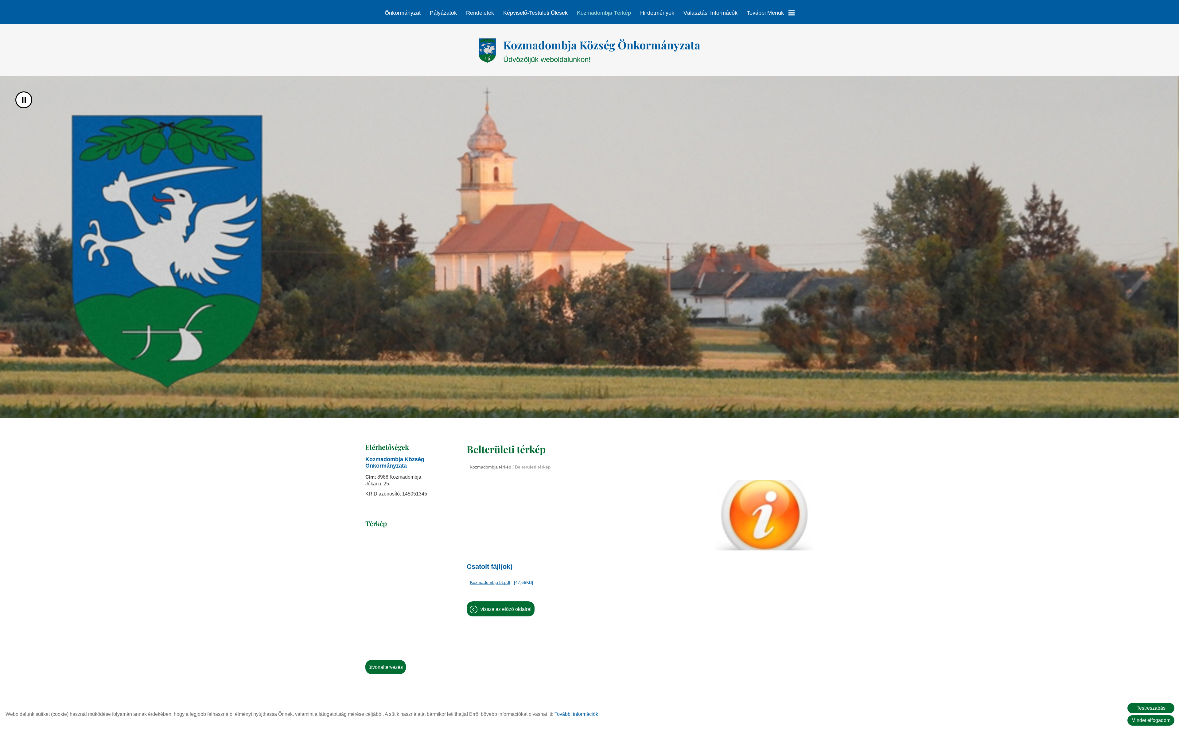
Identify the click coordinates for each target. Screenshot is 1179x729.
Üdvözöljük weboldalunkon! (601, 50)
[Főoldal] (487, 50)
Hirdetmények (657, 13)
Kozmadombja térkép (604, 13)
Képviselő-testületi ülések (535, 13)
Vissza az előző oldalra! (506, 609)
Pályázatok (443, 13)
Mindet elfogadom (1150, 720)
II (23, 100)
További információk (576, 714)
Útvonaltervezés (385, 667)
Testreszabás (1151, 708)
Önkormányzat (403, 13)
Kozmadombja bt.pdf (490, 582)
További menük (765, 13)
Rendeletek (480, 13)
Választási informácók (710, 13)
